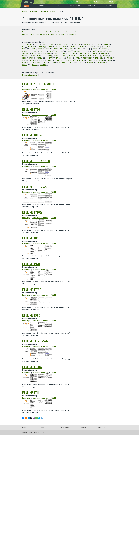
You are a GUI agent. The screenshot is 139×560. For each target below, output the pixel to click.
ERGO (55, 49)
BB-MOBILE (106, 44)
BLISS (50, 47)
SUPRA (24, 62)
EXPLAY (80, 49)
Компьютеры (26, 89)
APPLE (68, 44)
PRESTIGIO (98, 58)
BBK (23, 47)
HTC (93, 51)
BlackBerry (41, 47)
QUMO (24, 60)
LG (81, 53)
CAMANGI (72, 47)
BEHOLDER (31, 47)
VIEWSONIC (101, 62)
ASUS (97, 44)
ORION (31, 58)
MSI (64, 56)
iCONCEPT (25, 53)
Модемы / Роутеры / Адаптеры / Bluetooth (35, 34)
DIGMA (24, 49)
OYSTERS (39, 58)
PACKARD (50, 58)
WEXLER (24, 65)
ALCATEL (60, 44)
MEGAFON (104, 53)
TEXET (53, 62)
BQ (56, 47)
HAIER (69, 51)
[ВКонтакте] (23, 418)
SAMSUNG (91, 60)
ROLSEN (59, 60)
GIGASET (34, 51)
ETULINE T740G (32, 212)
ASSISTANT (87, 44)
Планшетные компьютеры (84, 32)
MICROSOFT (26, 56)
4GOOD (29, 44)
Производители (75, 6)
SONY (109, 60)
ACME (44, 44)
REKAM (41, 60)
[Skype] (39, 418)
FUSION (104, 49)
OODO (24, 58)
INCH (40, 53)
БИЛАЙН (43, 65)
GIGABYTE (25, 51)
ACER (36, 44)
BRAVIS (64, 47)
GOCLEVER (59, 51)
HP (87, 51)
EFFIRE (40, 49)
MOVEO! (56, 56)
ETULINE (63, 49)
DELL (98, 47)
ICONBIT (109, 51)
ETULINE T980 (31, 315)
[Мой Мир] (29, 418)
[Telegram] (42, 418)
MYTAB (82, 56)
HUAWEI (100, 51)
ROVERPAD (80, 60)
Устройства (91, 6)
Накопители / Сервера (57, 34)
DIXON (33, 49)
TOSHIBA (62, 62)
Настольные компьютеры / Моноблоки (42, 32)
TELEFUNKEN (35, 62)
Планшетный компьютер (29, 75)
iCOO (33, 53)
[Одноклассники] (26, 418)
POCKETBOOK (87, 58)
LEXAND (73, 53)
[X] (31, 418)
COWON (81, 47)
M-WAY (95, 53)
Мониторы (25, 32)
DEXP (106, 47)
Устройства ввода (68, 32)
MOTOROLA (47, 56)
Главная (41, 6)
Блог (58, 6)
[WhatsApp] (36, 418)
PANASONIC (60, 58)
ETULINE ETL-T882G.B (36, 161)
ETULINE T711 (30, 393)
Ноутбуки (58, 32)
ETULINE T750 (31, 110)
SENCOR (101, 60)
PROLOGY (110, 58)
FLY (88, 49)
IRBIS (55, 53)
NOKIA (90, 56)
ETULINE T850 (31, 238)
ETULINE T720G (32, 367)
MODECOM (36, 56)
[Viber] (34, 418)
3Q (23, 44)
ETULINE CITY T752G (35, 341)
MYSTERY (72, 56)
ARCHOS (77, 44)
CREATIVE (90, 47)
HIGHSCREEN (78, 51)
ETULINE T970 (31, 264)
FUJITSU (95, 49)
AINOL (52, 44)
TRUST (81, 62)
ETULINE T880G (32, 135)
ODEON (105, 56)
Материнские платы (71, 34)
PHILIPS (69, 58)
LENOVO (63, 53)
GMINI (51, 51)
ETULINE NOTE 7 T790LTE (38, 84)
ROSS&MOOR (70, 60)
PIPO (77, 58)
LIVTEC (87, 53)
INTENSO (48, 53)
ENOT (47, 49)
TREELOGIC (71, 62)
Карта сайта (108, 6)
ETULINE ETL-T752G (34, 187)
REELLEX (32, 60)
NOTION (97, 56)
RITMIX (50, 60)
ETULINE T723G (31, 290)
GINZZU (43, 51)
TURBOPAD (90, 62)
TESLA (45, 62)
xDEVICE (34, 65)
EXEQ (71, 49)
